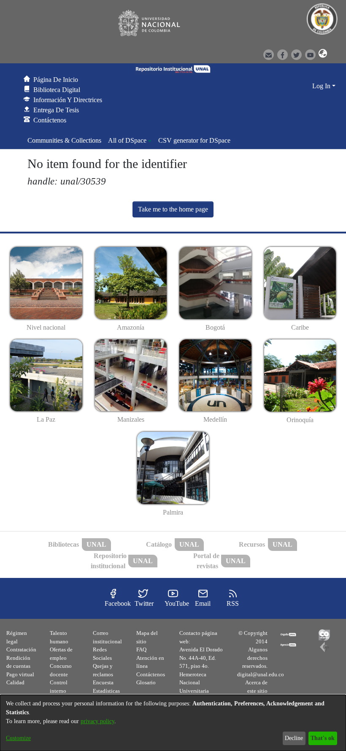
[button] (321, 54)
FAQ (141, 649)
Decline (294, 738)
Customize (18, 738)
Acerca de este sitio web (256, 690)
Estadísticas (106, 691)
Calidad (15, 682)
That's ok (323, 738)
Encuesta (103, 682)
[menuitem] (129, 140)
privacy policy (97, 721)
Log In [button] (322, 85)
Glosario (146, 682)
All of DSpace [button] (127, 140)
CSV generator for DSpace (194, 140)
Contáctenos (150, 674)
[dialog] (173, 723)
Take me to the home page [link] (173, 209)
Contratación (21, 649)
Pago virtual (20, 674)
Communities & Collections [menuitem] (64, 140)
